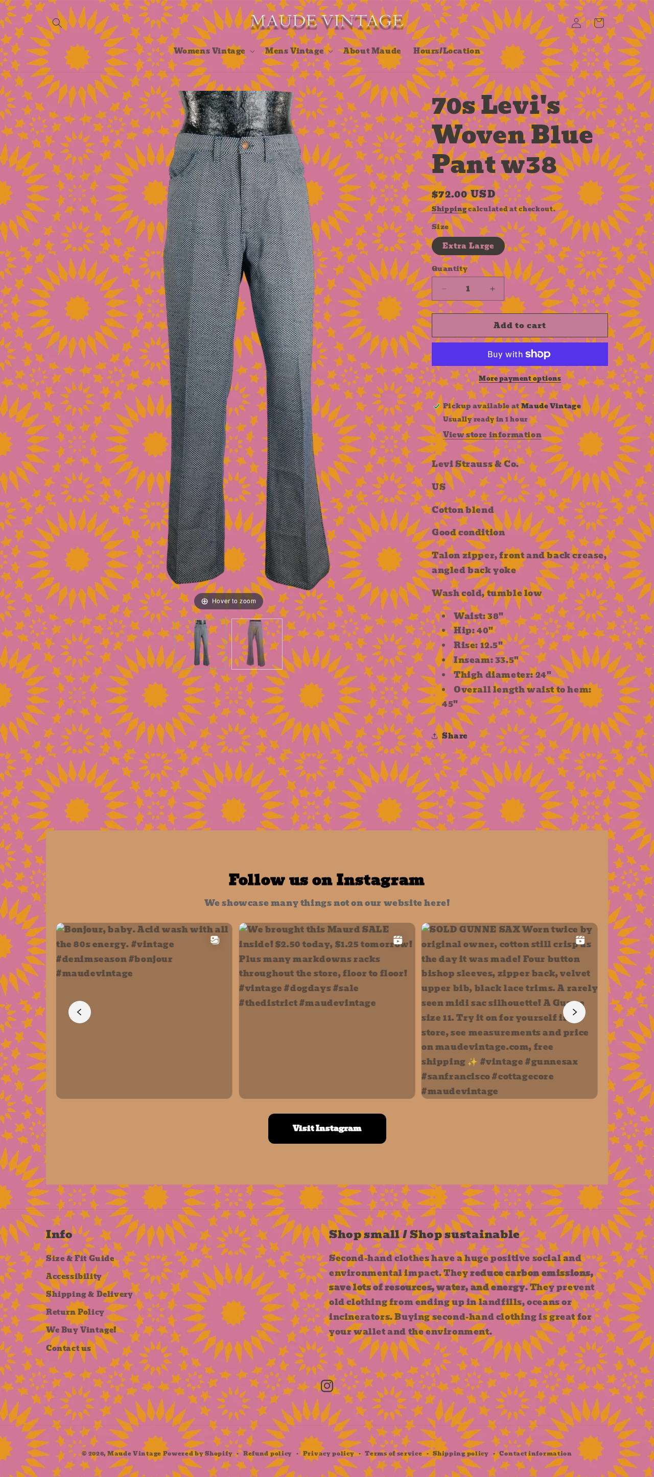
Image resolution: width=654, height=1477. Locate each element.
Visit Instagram (327, 1128)
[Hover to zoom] (229, 351)
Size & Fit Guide (80, 1258)
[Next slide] (401, 347)
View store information (492, 434)
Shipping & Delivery (89, 1294)
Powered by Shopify (198, 1453)
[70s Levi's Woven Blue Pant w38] (200, 644)
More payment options (520, 378)
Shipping (449, 209)
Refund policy (267, 1453)
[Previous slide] (56, 347)
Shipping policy (461, 1453)
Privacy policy (329, 1453)
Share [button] (455, 736)
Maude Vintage (135, 1453)
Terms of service (393, 1453)
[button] (57, 23)
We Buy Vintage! (81, 1330)
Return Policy (75, 1312)
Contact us (68, 1348)
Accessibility (74, 1276)
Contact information (535, 1453)
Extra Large (468, 246)
